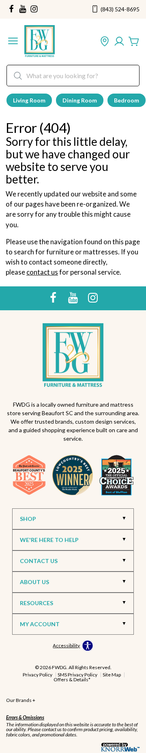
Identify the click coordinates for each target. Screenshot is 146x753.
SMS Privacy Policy (77, 675)
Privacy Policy (37, 675)
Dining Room (79, 100)
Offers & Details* (72, 679)
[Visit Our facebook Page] (11, 9)
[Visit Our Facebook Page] (54, 297)
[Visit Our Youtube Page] (74, 297)
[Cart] (134, 42)
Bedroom (126, 100)
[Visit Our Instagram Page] (92, 297)
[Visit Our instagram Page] (34, 9)
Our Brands (20, 700)
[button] (12, 41)
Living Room (29, 100)
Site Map (112, 675)
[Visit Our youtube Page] (23, 9)
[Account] (119, 42)
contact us (42, 272)
